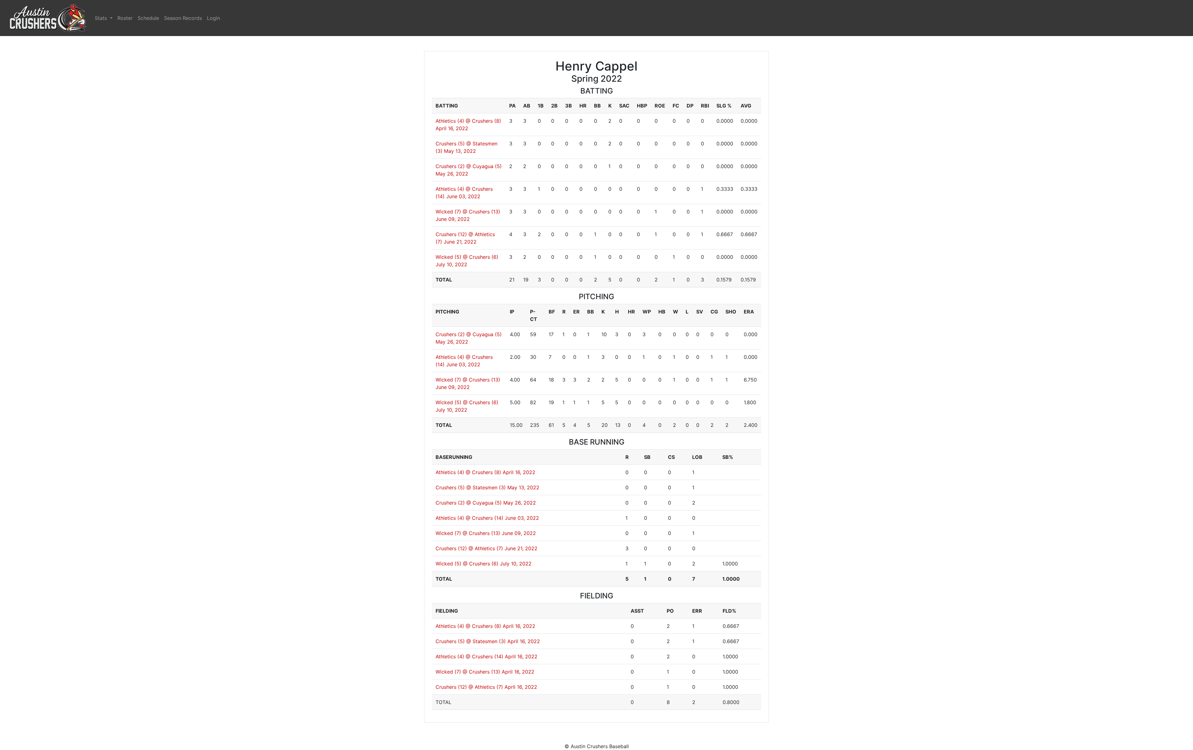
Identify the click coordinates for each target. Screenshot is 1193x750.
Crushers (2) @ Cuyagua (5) (469, 166)
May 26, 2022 (452, 174)
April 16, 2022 (452, 128)
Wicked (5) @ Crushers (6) (467, 257)
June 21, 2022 (460, 242)
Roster (125, 18)
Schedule (148, 18)
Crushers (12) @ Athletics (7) (469, 548)
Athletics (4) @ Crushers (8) (468, 121)
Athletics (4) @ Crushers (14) (469, 518)
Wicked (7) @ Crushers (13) (468, 211)
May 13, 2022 (460, 151)
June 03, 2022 (463, 196)
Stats (101, 18)
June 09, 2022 (453, 219)
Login (213, 18)
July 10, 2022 (451, 264)
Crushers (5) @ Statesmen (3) (471, 487)
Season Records (183, 18)
